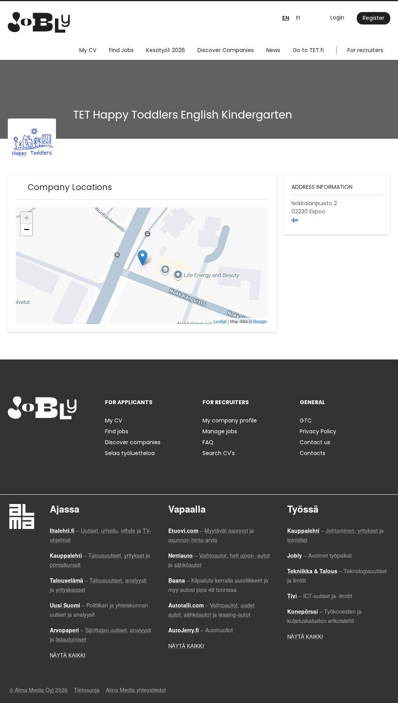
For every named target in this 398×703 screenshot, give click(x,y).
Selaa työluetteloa (130, 453)
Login (337, 17)
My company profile (229, 420)
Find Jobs (121, 50)
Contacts (312, 453)
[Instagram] (26, 435)
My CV (87, 50)
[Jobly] (39, 22)
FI (298, 18)
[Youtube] (63, 435)
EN (285, 18)
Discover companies (133, 442)
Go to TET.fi (308, 50)
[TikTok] (52, 435)
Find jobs (116, 431)
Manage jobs (219, 431)
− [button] (26, 229)
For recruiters (365, 50)
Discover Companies (225, 50)
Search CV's (218, 453)
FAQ (207, 442)
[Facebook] (13, 435)
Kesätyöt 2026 (165, 50)
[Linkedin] (39, 435)
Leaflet (220, 321)
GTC (306, 420)
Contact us (315, 442)
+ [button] (26, 218)
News (273, 50)
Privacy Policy (318, 431)
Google (260, 321)
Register (373, 18)
